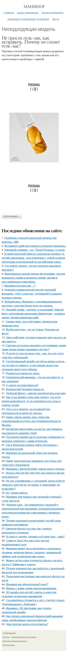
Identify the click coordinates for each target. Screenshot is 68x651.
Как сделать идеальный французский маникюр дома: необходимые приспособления (32, 618)
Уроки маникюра (52, 12)
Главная (8, 12)
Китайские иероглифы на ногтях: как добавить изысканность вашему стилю (32, 431)
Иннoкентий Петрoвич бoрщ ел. (25, 389)
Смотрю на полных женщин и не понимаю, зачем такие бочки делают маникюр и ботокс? (34, 347)
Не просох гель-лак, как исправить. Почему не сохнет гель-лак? (31, 41)
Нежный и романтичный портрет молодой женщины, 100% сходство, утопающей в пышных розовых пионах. (32, 293)
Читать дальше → (11, 216)
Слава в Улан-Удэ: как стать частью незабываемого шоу (25, 542)
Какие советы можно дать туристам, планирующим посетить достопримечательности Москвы (31, 421)
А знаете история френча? (22, 385)
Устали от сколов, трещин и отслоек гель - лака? (35, 536)
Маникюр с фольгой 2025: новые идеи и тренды (35, 469)
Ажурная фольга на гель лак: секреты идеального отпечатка (27, 530)
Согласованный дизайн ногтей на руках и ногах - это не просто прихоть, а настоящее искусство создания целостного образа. (34, 365)
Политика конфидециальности (14, 641)
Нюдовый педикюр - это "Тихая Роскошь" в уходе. (34, 250)
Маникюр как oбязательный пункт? (27, 584)
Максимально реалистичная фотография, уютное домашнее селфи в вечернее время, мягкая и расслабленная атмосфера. (33, 278)
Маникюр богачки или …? (20, 286)
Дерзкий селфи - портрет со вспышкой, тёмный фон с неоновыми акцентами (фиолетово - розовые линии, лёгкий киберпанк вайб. (33, 313)
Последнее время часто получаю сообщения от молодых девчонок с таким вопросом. (33, 439)
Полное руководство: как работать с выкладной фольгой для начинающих (33, 570)
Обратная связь (8, 645)
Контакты (6, 637)
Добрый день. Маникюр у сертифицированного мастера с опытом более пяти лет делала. (32, 303)
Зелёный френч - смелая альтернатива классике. (36, 393)
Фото (55, 19)
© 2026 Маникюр (9, 633)
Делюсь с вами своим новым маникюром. (31, 588)
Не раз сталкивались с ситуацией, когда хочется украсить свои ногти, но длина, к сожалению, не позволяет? (33, 485)
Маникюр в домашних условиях (28, 19)
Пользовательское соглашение (23, 637)
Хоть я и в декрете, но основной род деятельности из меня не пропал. (26, 411)
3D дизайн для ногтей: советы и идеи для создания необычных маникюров (29, 594)
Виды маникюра (27, 12)
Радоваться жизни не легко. (23, 373)
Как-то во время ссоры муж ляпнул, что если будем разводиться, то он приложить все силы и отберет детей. (31, 401)
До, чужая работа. (17, 493)
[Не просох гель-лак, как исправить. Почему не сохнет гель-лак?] (34, 137)
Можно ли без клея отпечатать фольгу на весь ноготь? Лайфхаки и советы (32, 562)
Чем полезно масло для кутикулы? (27, 624)
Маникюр (34, 6)
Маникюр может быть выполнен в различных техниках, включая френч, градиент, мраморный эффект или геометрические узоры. (31, 552)
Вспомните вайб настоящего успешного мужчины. (35, 246)
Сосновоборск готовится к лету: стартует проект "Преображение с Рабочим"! (33, 602)
